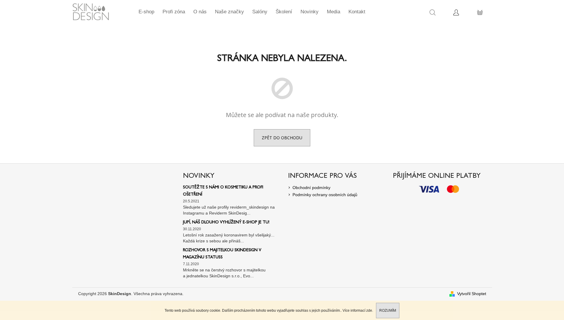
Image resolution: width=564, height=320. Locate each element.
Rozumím (387, 310)
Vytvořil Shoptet (471, 293)
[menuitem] (146, 12)
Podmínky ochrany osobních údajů (325, 194)
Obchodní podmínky (311, 187)
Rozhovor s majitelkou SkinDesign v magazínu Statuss (222, 254)
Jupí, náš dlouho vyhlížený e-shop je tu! (226, 222)
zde (369, 310)
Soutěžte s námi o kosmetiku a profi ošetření (223, 191)
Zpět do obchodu (282, 137)
